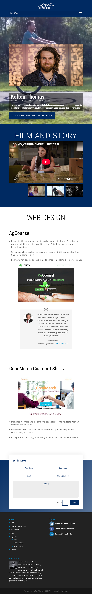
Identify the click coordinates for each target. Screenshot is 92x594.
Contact (13, 550)
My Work (14, 537)
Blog (12, 533)
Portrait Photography (18, 526)
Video (16, 539)
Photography (18, 543)
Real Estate (15, 530)
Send (74, 502)
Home (13, 523)
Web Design (18, 546)
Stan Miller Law (61, 343)
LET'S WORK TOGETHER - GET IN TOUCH (32, 115)
